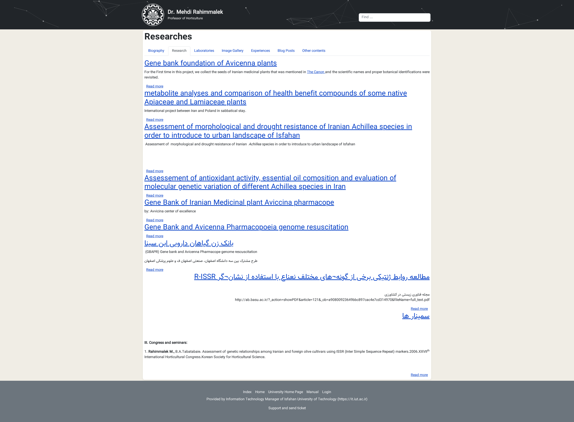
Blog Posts (286, 51)
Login (326, 392)
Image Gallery (233, 51)
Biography (156, 51)
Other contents (313, 51)
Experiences (260, 51)
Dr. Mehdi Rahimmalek (195, 12)
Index (247, 392)
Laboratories (204, 51)
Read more (154, 86)
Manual (313, 392)
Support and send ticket (287, 408)
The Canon (316, 72)
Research (179, 51)
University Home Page (285, 392)
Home (260, 392)
